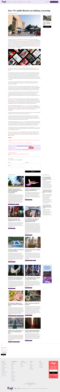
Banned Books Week (33, 46)
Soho (11, 369)
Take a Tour (47, 26)
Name (9, 162)
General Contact (41, 367)
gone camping (10, 260)
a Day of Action (37, 127)
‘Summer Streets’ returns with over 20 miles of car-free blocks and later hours (15, 332)
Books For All (35, 68)
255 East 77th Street (4, 347)
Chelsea (12, 367)
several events (25, 106)
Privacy (33, 388)
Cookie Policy (36, 388)
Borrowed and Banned (26, 105)
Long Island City (13, 379)
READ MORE (26, 198)
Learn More (3, 354)
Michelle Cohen (27, 222)
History (17, 204)
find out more (27, 233)
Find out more (27, 286)
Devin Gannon (11, 13)
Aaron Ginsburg (27, 305)
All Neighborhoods (13, 380)
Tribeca (12, 370)
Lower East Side (13, 371)
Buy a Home (31, 368)
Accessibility (40, 388)
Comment (27, 162)
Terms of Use (24, 149)
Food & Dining (3, 368)
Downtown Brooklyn (13, 376)
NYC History (3, 370)
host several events (22, 121)
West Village (12, 368)
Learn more (9, 314)
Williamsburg (12, 377)
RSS (47, 388)
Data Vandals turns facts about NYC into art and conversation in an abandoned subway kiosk (32, 220)
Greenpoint (12, 378)
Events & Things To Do (13, 152)
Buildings (31, 367)
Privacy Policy (27, 149)
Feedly (44, 388)
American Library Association (23, 40)
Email (9, 165)
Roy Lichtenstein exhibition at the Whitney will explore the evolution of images (15, 304)
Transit (2, 376)
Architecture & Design (4, 371)
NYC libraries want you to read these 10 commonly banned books (20, 142)
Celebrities (3, 369)
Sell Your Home (31, 369)
